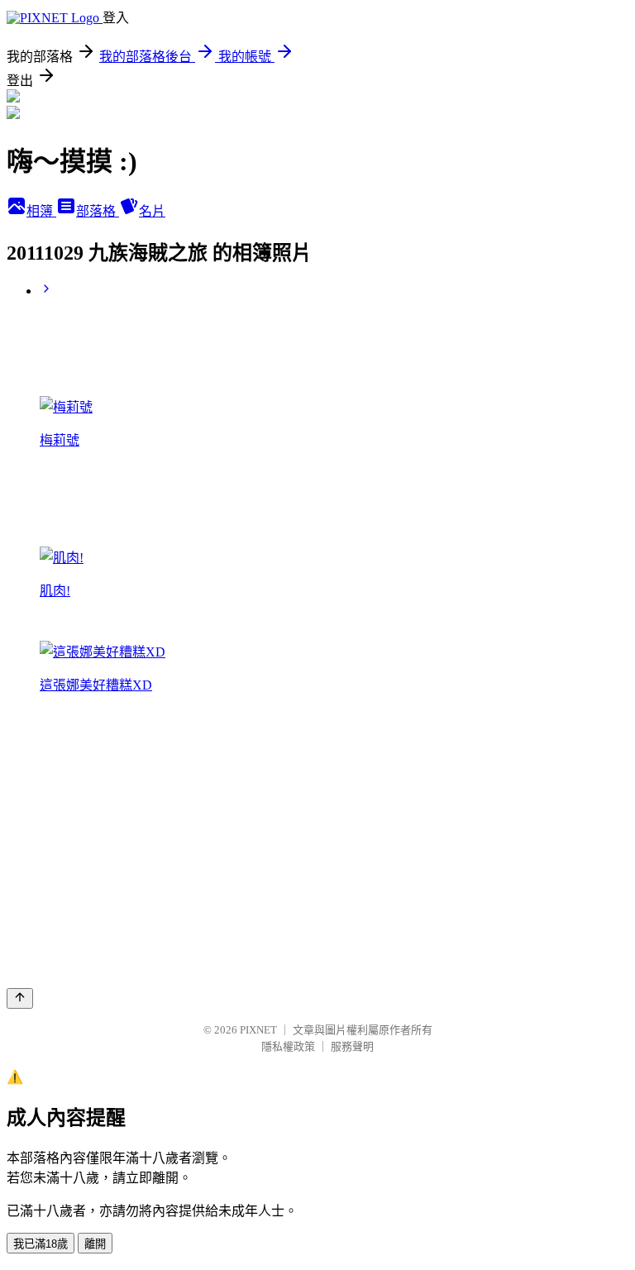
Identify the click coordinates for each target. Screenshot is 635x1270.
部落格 (97, 211)
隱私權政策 (288, 1046)
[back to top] (20, 998)
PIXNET (258, 1030)
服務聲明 (352, 1046)
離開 (95, 1244)
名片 (152, 211)
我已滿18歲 (40, 1244)
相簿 (41, 211)
